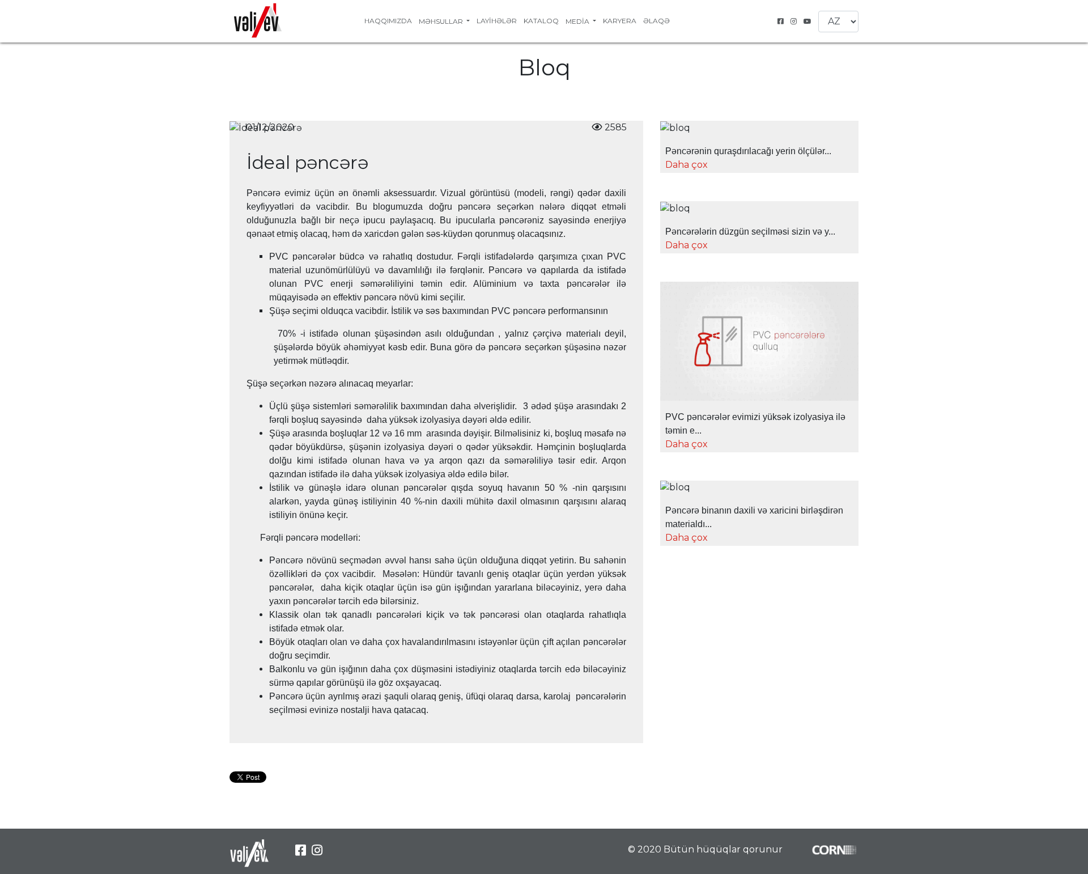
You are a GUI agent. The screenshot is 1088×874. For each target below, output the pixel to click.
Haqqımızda (388, 20)
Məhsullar (442, 21)
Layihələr (497, 20)
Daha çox (686, 164)
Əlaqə (656, 20)
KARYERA (619, 20)
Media (578, 21)
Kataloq (541, 20)
